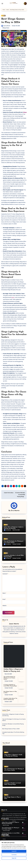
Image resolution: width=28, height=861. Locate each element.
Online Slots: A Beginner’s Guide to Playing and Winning (13, 671)
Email (4, 599)
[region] (14, 850)
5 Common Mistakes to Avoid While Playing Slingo (13, 724)
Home (4, 839)
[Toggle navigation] (2, 3)
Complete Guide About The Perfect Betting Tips (13, 733)
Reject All (14, 858)
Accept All (14, 851)
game (12, 297)
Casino (3, 15)
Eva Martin (7, 25)
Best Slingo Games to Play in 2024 (11, 728)
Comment (5, 573)
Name (4, 593)
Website (4, 605)
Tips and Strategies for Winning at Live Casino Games (9, 678)
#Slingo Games (5, 27)
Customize (14, 854)
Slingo (25, 112)
